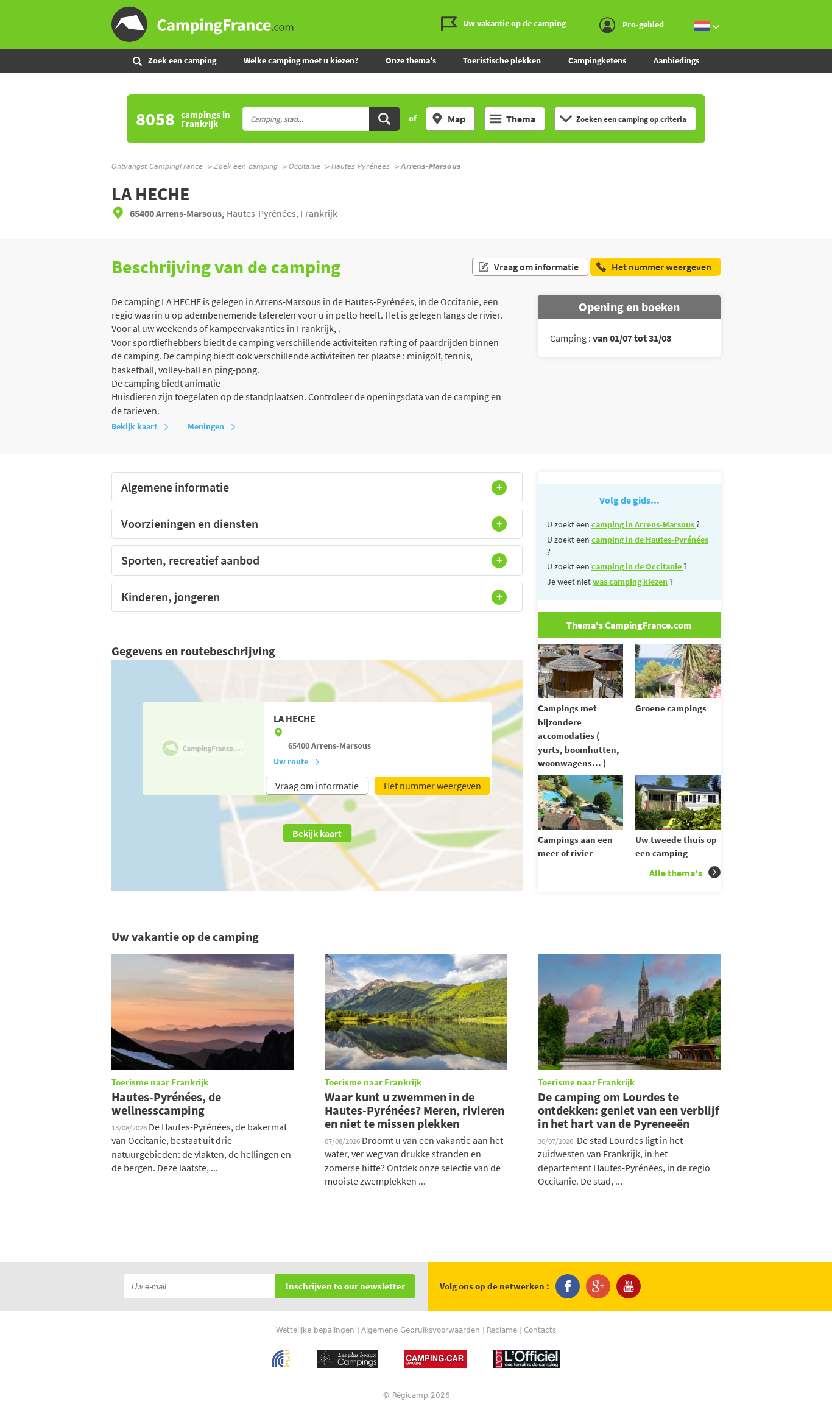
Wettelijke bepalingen (315, 1330)
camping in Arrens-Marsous (643, 524)
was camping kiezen (630, 581)
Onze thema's (411, 60)
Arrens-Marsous (341, 745)
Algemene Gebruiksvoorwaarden (420, 1330)
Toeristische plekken (502, 60)
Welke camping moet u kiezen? (301, 60)
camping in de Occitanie (637, 566)
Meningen (206, 426)
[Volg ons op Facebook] (567, 1286)
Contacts (540, 1330)
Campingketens (597, 60)
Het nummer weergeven (432, 786)
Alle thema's (675, 873)
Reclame (502, 1330)
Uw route (290, 761)
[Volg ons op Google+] (598, 1286)
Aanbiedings (676, 60)
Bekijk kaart (134, 426)
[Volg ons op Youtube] (628, 1286)
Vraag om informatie (536, 267)
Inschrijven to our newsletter (345, 1286)
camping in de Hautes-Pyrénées (649, 539)
